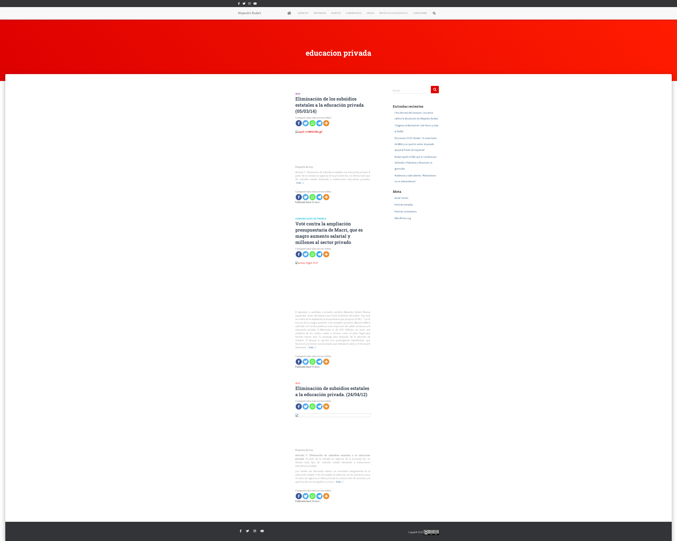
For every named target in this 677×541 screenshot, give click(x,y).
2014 (297, 93)
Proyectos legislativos (392, 13)
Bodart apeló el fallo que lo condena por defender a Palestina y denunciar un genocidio (416, 163)
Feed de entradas (404, 204)
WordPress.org (403, 218)
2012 (297, 383)
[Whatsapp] (312, 123)
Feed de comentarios (406, 211)
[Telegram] (319, 123)
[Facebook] (299, 123)
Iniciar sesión (401, 198)
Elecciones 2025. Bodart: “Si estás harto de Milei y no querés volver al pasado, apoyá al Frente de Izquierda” (416, 144)
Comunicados (353, 13)
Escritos (336, 13)
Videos (370, 13)
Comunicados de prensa (310, 218)
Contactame (420, 13)
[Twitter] (306, 123)
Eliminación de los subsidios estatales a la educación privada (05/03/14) (329, 105)
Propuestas (320, 13)
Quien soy (303, 13)
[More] (326, 123)
